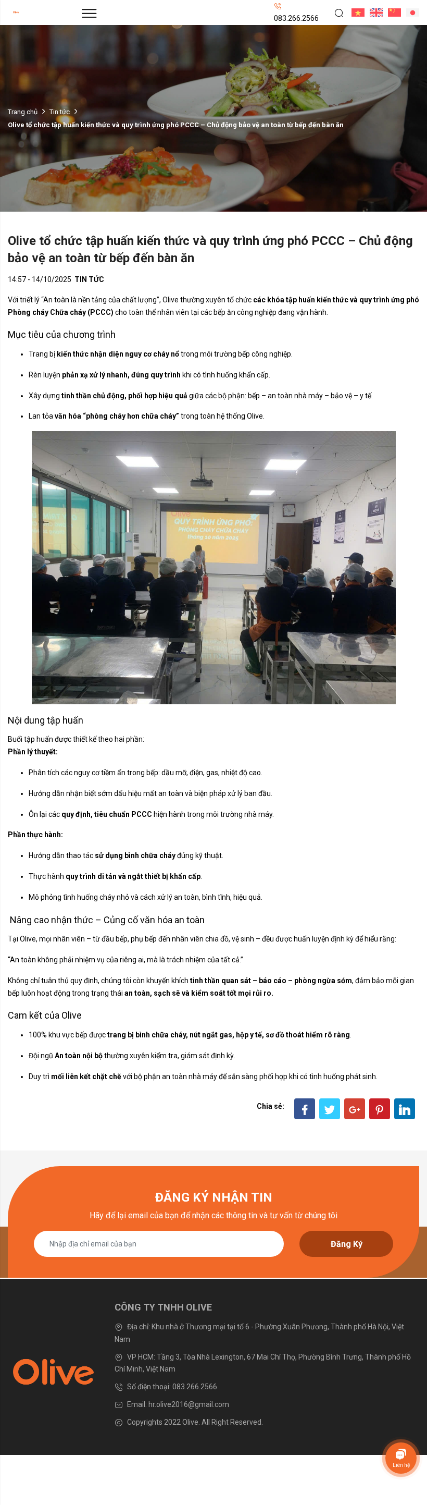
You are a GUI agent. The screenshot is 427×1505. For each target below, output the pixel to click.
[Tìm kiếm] (335, 13)
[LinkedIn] (404, 1108)
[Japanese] (410, 12)
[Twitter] (329, 1108)
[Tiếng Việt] (355, 12)
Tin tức (59, 112)
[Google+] (354, 1108)
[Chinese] (392, 12)
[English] (374, 12)
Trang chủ (22, 112)
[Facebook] (304, 1108)
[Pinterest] (379, 1108)
